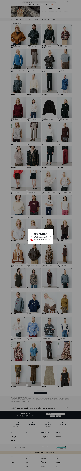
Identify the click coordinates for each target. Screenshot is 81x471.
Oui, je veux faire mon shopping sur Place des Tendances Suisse (41, 239)
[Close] (52, 230)
